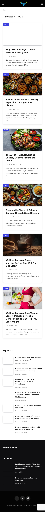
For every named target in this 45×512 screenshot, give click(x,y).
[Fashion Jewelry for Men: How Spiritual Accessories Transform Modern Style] (8, 467)
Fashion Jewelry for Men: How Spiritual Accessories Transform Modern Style (28, 466)
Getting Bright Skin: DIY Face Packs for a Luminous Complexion (27, 381)
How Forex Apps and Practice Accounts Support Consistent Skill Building (27, 394)
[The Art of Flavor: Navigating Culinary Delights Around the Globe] (22, 140)
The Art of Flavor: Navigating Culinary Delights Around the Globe (20, 158)
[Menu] (3, 3)
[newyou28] (23, 3)
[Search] (42, 3)
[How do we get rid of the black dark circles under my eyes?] (8, 419)
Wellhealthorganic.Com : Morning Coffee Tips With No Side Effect (21, 263)
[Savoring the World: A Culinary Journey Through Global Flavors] (22, 195)
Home (4, 10)
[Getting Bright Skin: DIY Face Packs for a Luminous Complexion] (8, 382)
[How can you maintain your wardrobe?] (8, 481)
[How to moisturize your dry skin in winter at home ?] (8, 360)
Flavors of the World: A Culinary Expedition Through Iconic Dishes (22, 102)
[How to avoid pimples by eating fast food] (8, 408)
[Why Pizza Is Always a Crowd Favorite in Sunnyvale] (22, 34)
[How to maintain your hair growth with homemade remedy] (8, 371)
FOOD (6, 24)
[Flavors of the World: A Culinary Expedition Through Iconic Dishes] (22, 84)
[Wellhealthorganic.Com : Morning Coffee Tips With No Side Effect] (22, 245)
